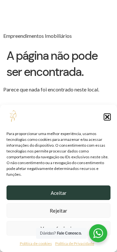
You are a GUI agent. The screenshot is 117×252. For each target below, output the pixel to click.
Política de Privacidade (74, 243)
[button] (107, 117)
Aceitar (59, 193)
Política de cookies (36, 243)
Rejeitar (58, 211)
